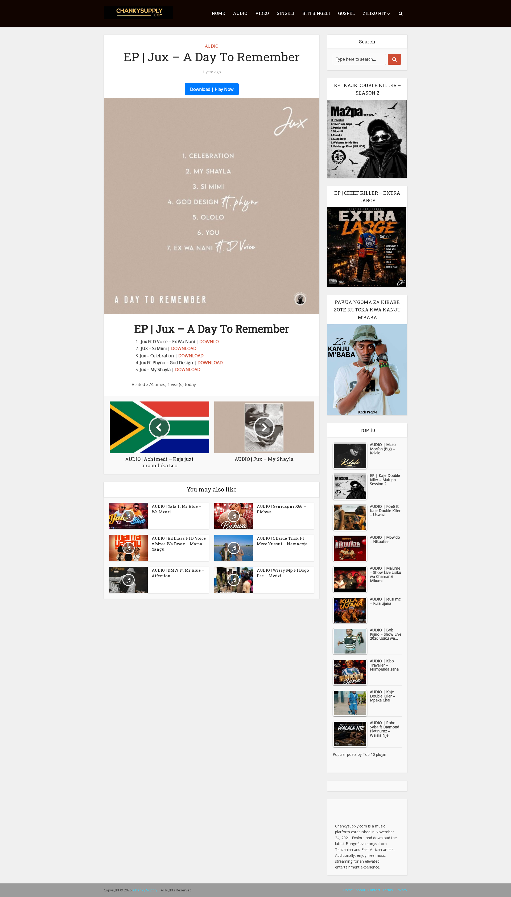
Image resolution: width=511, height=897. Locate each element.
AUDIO (240, 13)
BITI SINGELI (316, 13)
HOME (218, 13)
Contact (374, 889)
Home (348, 889)
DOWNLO (209, 341)
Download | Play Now (211, 89)
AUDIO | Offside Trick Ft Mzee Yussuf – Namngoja (282, 540)
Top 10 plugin (374, 754)
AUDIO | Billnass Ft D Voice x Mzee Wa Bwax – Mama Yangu (179, 543)
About (360, 889)
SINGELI (285, 13)
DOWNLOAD (183, 348)
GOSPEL (346, 13)
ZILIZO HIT (374, 13)
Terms (388, 889)
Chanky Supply (145, 890)
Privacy (401, 889)
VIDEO (262, 13)
